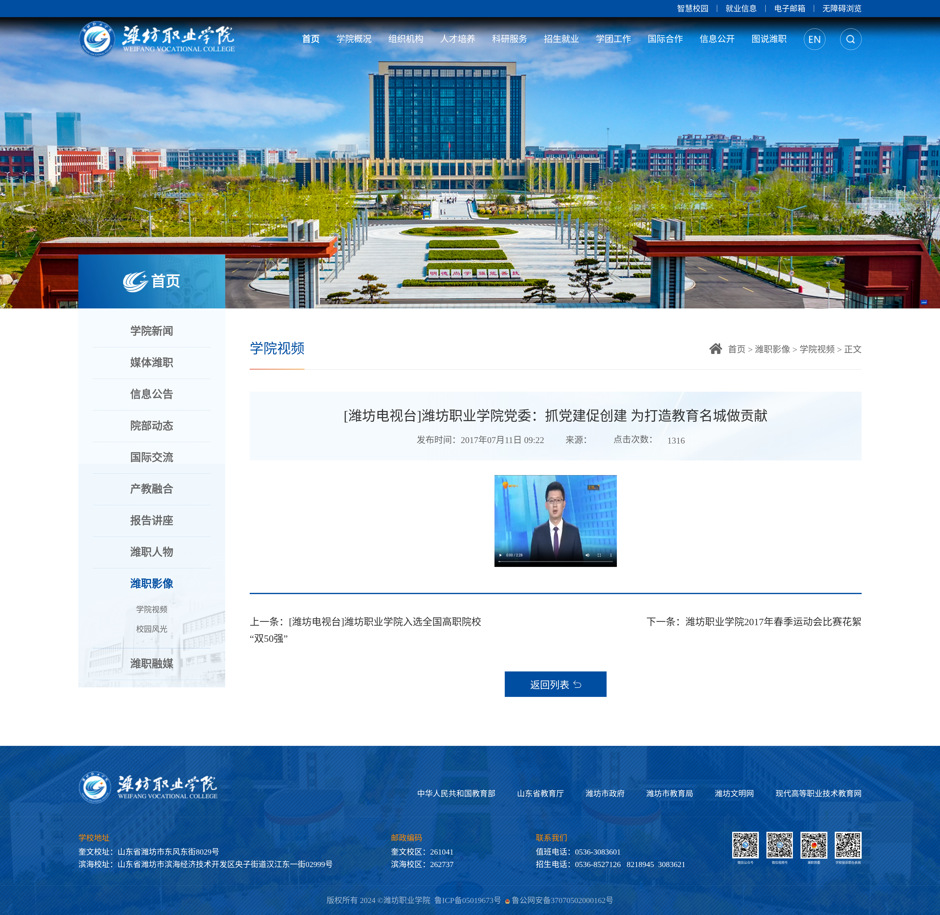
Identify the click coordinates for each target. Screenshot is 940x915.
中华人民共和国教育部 (456, 793)
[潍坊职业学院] (158, 39)
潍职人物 (151, 552)
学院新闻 (151, 331)
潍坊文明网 (734, 793)
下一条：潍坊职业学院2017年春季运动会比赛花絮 (754, 621)
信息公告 (151, 394)
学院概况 (354, 39)
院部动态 (151, 426)
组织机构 (405, 39)
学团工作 (613, 39)
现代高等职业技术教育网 (819, 793)
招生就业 (561, 39)
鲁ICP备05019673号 (467, 900)
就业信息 (741, 8)
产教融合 (151, 489)
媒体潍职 (151, 363)
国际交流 (151, 458)
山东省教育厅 (540, 793)
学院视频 (151, 609)
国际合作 (665, 39)
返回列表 (549, 685)
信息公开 (717, 39)
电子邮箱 (789, 8)
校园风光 (151, 629)
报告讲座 (151, 521)
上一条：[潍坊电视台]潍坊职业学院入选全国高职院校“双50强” (365, 630)
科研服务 (509, 39)
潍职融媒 (151, 664)
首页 (311, 39)
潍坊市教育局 (669, 793)
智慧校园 (692, 8)
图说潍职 (769, 39)
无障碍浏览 (842, 8)
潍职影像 (151, 584)
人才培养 (457, 39)
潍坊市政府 (605, 793)
